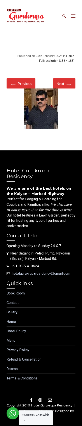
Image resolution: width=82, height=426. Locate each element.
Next (64, 83)
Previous (21, 83)
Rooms (12, 369)
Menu (11, 340)
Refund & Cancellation (24, 359)
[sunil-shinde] (41, 109)
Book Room (16, 293)
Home (70, 56)
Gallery (12, 312)
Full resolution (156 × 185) (56, 60)
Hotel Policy (16, 331)
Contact (13, 303)
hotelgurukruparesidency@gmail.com (41, 273)
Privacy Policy (18, 350)
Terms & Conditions (22, 378)
